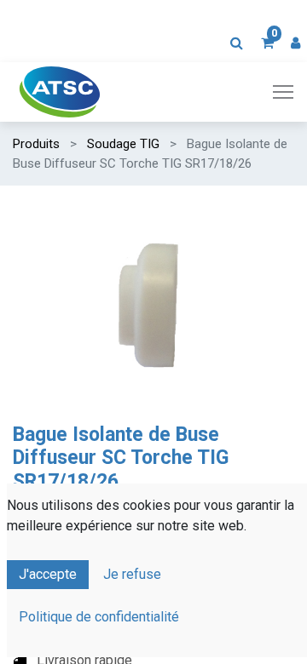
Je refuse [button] (132, 574)
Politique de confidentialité (99, 617)
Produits (36, 144)
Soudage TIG (123, 144)
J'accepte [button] (48, 574)
